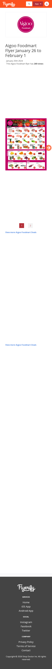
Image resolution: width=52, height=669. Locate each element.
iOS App (26, 606)
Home (26, 602)
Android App (26, 610)
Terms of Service (26, 646)
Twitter (26, 630)
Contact (26, 650)
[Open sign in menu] (46, 3)
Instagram (26, 622)
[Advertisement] (26, 92)
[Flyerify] (2, 4)
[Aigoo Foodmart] (26, 24)
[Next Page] (48, 148)
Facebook (26, 626)
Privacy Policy (26, 642)
